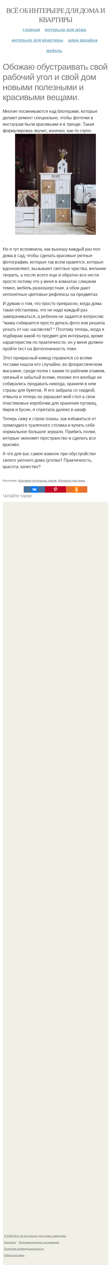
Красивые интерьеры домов (37, 480)
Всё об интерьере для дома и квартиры (55, 15)
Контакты (10, 1242)
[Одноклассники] (76, 489)
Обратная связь (14, 1255)
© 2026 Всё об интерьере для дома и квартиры (35, 1236)
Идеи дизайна (83, 40)
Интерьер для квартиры (37, 40)
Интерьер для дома (65, 29)
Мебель (54, 50)
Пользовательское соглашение (39, 1242)
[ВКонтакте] (34, 489)
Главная (31, 29)
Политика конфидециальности (24, 1248)
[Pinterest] (55, 489)
